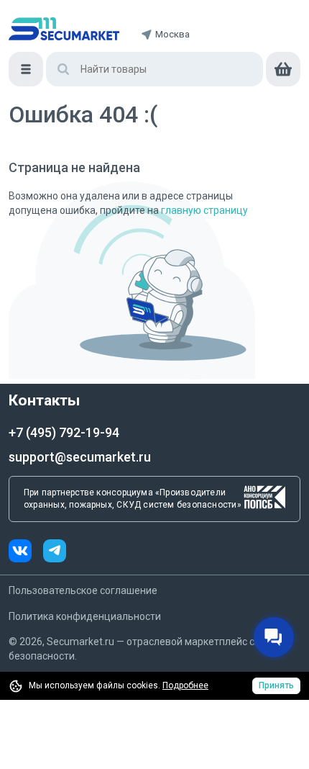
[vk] (26, 552)
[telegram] (54, 552)
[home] (64, 28)
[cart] (283, 69)
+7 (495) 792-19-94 (64, 432)
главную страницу (204, 210)
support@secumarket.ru (80, 456)
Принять (276, 685)
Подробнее (185, 685)
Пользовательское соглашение (83, 590)
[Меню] (26, 69)
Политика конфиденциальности (85, 616)
